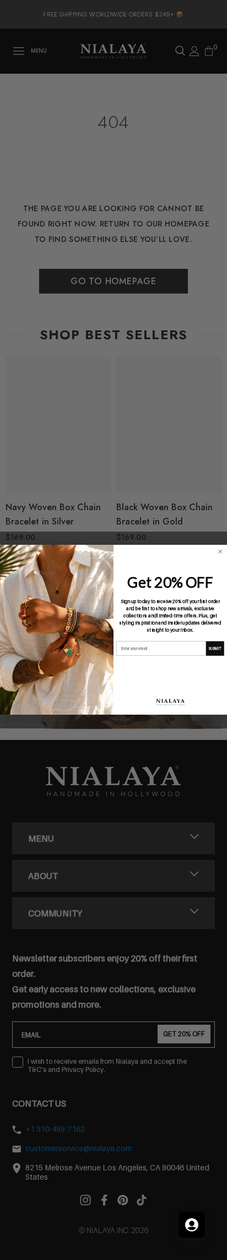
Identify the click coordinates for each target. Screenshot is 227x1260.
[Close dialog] (220, 552)
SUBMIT (215, 648)
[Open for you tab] (192, 1225)
